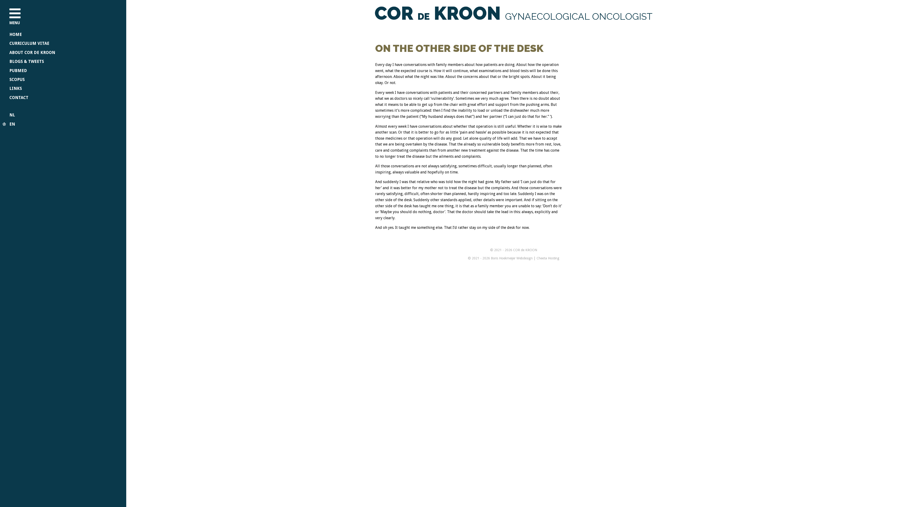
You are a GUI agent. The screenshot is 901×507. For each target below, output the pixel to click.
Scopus (17, 79)
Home (15, 34)
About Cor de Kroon (32, 52)
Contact (18, 97)
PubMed (18, 70)
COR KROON (513, 13)
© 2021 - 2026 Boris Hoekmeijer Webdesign (500, 258)
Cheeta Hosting (548, 258)
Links (15, 88)
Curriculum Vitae (29, 43)
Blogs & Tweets (26, 61)
